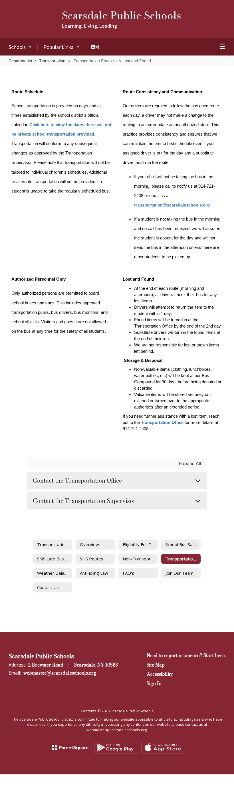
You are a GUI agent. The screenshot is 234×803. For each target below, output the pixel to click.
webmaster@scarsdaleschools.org (59, 672)
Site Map (156, 664)
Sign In (154, 683)
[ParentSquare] (70, 747)
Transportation (52, 61)
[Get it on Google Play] (115, 747)
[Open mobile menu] (222, 46)
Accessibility (160, 674)
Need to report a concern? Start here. (186, 655)
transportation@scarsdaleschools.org (172, 205)
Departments (20, 61)
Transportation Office (162, 422)
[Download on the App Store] (162, 747)
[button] (20, 46)
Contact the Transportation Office (77, 480)
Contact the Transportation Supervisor (84, 500)
